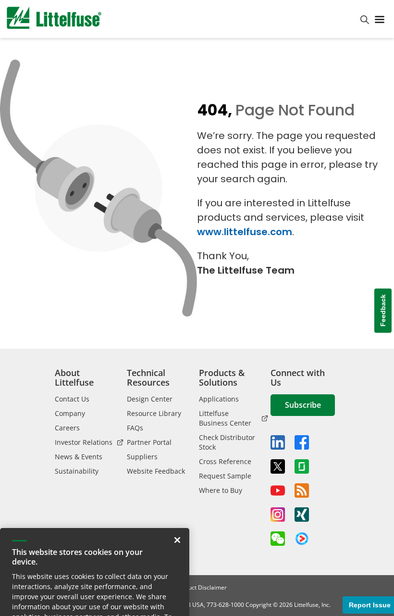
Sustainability (76, 471)
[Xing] (302, 514)
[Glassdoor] (302, 466)
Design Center (149, 398)
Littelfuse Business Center (225, 418)
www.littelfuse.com (244, 232)
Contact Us (72, 398)
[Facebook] (302, 442)
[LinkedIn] (278, 442)
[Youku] (302, 539)
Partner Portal (149, 442)
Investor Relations (83, 442)
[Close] (177, 504)
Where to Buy (220, 490)
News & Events (78, 456)
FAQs (135, 427)
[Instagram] (278, 514)
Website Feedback (156, 471)
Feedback (383, 310)
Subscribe (303, 405)
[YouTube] (278, 490)
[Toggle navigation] (381, 18)
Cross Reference (225, 461)
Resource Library (154, 413)
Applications (219, 398)
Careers (67, 427)
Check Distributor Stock (227, 442)
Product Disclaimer (201, 587)
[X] (278, 466)
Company (70, 413)
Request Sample (225, 475)
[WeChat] (278, 538)
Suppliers (142, 456)
